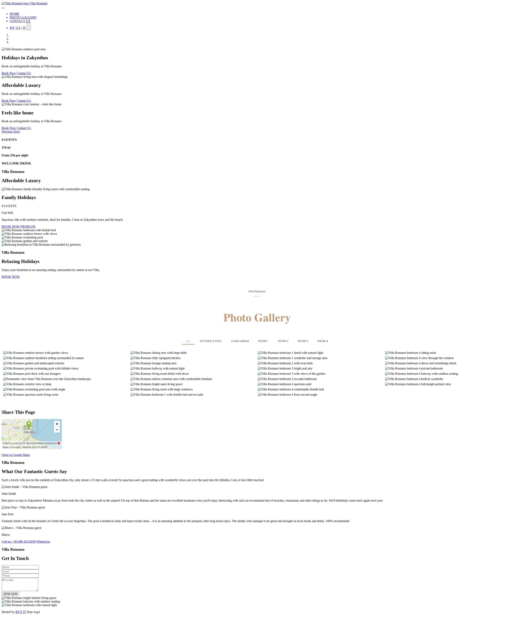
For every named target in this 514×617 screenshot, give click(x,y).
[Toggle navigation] (3, 8)
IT (24, 28)
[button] (7, 131)
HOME (14, 13)
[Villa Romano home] (16, 3)
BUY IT (20, 612)
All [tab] (188, 341)
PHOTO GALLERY (23, 17)
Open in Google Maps (16, 455)
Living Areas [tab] (240, 341)
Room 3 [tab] (303, 341)
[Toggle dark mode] (29, 26)
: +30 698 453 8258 (19, 541)
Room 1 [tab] (263, 341)
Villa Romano (38, 3)
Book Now (9, 73)
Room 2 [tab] (283, 341)
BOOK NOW (11, 276)
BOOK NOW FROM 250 (18, 226)
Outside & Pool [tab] (211, 341)
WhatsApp (43, 541)
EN (12, 28)
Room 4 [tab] (323, 341)
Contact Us (24, 73)
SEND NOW (10, 593)
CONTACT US (20, 21)
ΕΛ (18, 28)
